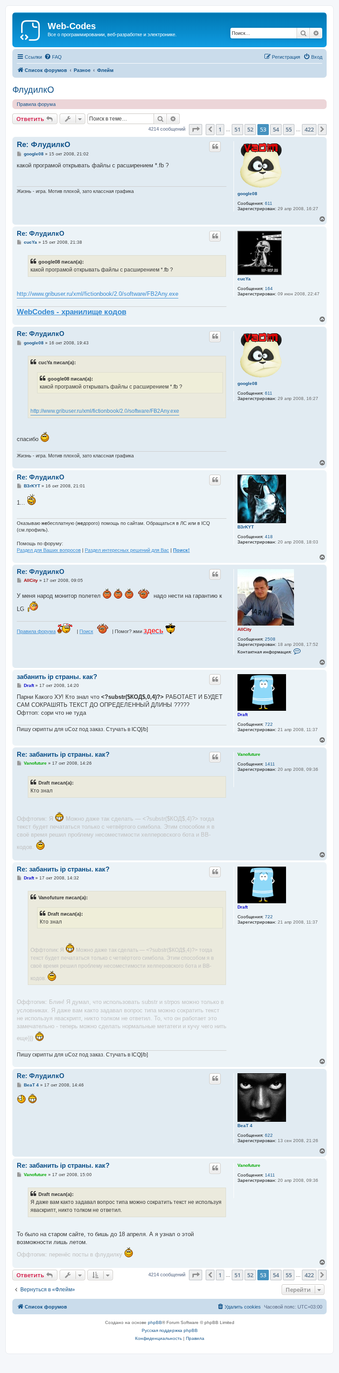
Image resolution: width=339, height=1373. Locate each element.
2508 (270, 639)
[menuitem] (53, 57)
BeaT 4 (244, 1125)
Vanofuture (248, 754)
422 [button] (309, 129)
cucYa (244, 278)
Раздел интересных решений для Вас (127, 550)
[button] (195, 129)
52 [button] (250, 129)
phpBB (155, 1322)
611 (268, 203)
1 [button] (220, 129)
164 (269, 288)
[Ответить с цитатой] (215, 146)
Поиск (86, 631)
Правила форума (36, 104)
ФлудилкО (33, 89)
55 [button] (289, 129)
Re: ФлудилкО (43, 144)
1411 (270, 764)
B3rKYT (245, 526)
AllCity (244, 629)
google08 (247, 193)
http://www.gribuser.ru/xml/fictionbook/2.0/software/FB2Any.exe (97, 293)
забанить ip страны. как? (57, 676)
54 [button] (276, 129)
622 (269, 1135)
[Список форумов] (31, 29)
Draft (242, 714)
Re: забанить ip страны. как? (63, 754)
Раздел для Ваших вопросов (49, 550)
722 (269, 724)
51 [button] (237, 129)
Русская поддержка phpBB (170, 1330)
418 (269, 536)
